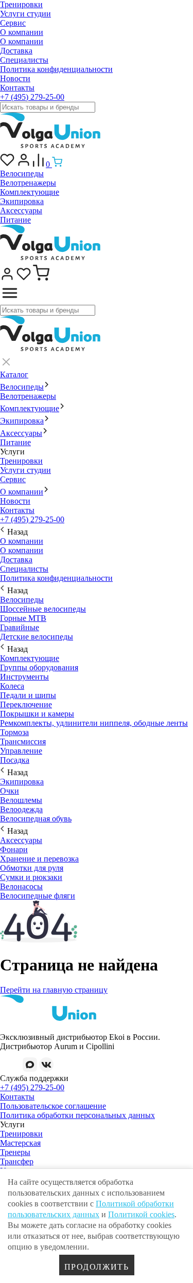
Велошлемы (21, 800)
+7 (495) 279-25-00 (32, 97)
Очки (9, 790)
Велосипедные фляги (37, 895)
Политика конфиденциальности (56, 69)
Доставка (16, 50)
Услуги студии (25, 13)
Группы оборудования (39, 667)
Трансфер (16, 1161)
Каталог (14, 374)
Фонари (14, 849)
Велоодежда (21, 809)
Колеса (12, 686)
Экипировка (22, 201)
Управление (21, 750)
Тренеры (15, 1152)
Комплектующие (29, 192)
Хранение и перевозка (39, 858)
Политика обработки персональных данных (77, 1115)
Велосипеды (22, 173)
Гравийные (19, 627)
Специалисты (24, 60)
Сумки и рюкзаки (31, 877)
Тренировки (21, 4)
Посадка (14, 760)
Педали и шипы (28, 695)
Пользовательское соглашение (53, 1106)
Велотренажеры (28, 182)
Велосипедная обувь (36, 818)
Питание (15, 219)
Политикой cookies (141, 1214)
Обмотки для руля (31, 868)
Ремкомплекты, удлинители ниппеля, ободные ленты (94, 723)
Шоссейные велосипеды (43, 608)
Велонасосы (21, 886)
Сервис (13, 23)
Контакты (17, 87)
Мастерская (20, 1143)
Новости (15, 78)
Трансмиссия (23, 741)
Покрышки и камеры (37, 713)
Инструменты (24, 676)
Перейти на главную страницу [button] (54, 989)
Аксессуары (21, 210)
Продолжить (96, 1266)
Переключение (26, 704)
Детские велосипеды (36, 636)
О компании (21, 32)
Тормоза (14, 732)
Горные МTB (23, 618)
